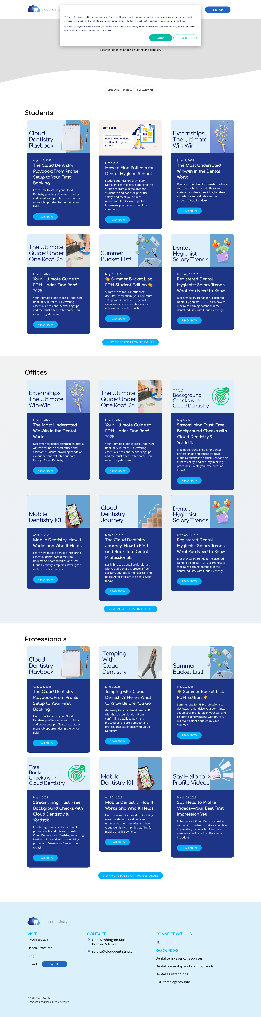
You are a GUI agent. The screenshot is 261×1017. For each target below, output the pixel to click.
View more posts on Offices (131, 609)
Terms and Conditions (39, 1002)
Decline (185, 37)
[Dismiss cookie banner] (196, 11)
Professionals (144, 89)
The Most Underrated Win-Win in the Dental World (199, 171)
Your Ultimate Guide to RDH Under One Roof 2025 (56, 285)
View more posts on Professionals (130, 875)
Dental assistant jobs (172, 974)
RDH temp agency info (173, 982)
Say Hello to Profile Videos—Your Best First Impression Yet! (200, 808)
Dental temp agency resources (179, 958)
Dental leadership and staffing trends (185, 966)
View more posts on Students (130, 342)
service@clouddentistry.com (113, 951)
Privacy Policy (61, 1002)
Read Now (45, 217)
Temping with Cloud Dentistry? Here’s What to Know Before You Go (128, 697)
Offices (127, 89)
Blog (30, 955)
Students (113, 89)
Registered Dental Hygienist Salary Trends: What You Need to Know (201, 285)
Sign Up (218, 9)
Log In (35, 964)
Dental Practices (39, 948)
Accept (160, 37)
